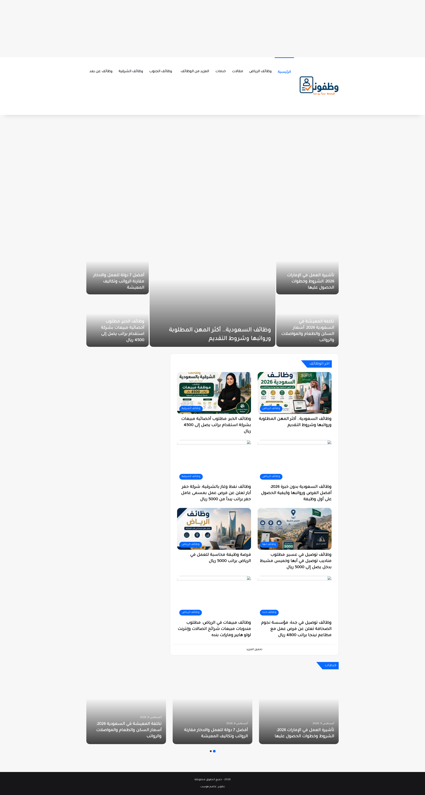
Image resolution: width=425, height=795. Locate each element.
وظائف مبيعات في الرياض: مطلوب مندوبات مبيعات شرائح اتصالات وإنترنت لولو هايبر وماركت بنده (214, 629)
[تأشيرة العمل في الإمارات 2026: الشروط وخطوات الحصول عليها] (307, 268)
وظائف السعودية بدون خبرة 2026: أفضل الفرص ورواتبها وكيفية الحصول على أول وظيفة (296, 493)
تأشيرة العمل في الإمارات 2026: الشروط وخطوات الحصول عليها (310, 281)
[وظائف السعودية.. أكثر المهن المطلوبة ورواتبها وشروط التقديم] (212, 295)
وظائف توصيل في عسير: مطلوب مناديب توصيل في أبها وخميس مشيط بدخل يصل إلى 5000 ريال (296, 561)
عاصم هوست (208, 786)
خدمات (220, 71)
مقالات (237, 71)
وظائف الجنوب (160, 71)
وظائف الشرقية (131, 71)
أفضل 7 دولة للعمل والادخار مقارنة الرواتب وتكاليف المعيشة (118, 281)
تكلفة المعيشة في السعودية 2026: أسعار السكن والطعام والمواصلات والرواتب (129, 730)
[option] (212, 295)
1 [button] (214, 751)
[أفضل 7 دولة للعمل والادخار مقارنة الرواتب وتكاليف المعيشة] (117, 268)
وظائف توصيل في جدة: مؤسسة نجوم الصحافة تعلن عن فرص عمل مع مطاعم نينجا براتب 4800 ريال (296, 629)
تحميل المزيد (254, 649)
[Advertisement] (212, 27)
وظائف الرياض (260, 71)
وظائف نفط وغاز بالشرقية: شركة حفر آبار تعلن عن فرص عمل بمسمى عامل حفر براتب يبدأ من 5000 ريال (216, 493)
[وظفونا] (319, 86)
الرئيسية (284, 72)
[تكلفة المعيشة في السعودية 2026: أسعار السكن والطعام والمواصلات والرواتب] (126, 709)
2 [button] (211, 751)
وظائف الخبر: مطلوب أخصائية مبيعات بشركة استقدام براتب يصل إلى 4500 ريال (216, 425)
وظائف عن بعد (100, 71)
